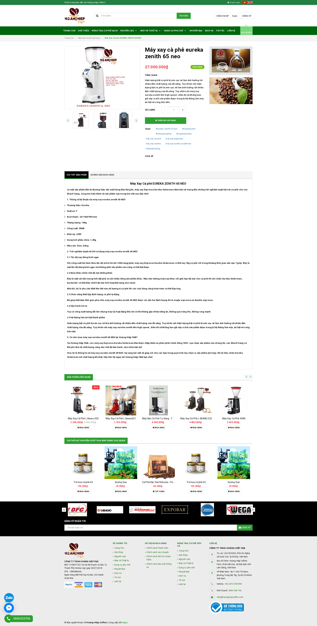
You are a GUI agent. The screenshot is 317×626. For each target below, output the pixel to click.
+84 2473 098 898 (233, 584)
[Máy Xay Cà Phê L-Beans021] (121, 400)
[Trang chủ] (78, 16)
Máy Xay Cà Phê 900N (234, 418)
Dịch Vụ (209, 31)
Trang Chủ (69, 31)
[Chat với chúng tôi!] (9, 608)
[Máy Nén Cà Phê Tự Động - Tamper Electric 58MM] (158, 400)
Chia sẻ (149, 156)
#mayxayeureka (184, 133)
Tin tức (220, 31)
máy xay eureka (153, 143)
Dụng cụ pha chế (174, 31)
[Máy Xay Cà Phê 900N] (233, 400)
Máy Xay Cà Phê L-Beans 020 (83, 418)
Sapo (125, 622)
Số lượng (150, 110)
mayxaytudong (153, 148)
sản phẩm (246, 32)
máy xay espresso (174, 138)
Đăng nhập (223, 16)
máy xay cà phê (153, 138)
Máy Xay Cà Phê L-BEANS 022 (196, 418)
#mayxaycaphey (164, 133)
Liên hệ (231, 31)
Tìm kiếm (183, 16)
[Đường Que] (121, 462)
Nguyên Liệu (127, 31)
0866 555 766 (235, 590)
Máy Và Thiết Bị (149, 31)
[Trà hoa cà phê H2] (83, 462)
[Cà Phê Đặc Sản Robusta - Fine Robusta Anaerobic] (158, 462)
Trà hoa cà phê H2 (83, 482)
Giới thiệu (83, 31)
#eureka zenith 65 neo (166, 129)
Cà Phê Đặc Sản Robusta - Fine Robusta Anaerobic (168, 482)
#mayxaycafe (188, 129)
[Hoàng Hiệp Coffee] (86, 550)
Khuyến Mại (196, 31)
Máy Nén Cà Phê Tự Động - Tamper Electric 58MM (168, 418)
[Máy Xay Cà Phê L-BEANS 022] (196, 400)
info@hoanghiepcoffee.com (230, 597)
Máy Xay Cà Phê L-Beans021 (121, 418)
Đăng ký (246, 16)
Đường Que (121, 482)
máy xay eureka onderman (178, 143)
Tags (148, 129)
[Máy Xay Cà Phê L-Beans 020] (83, 400)
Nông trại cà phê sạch (105, 31)
